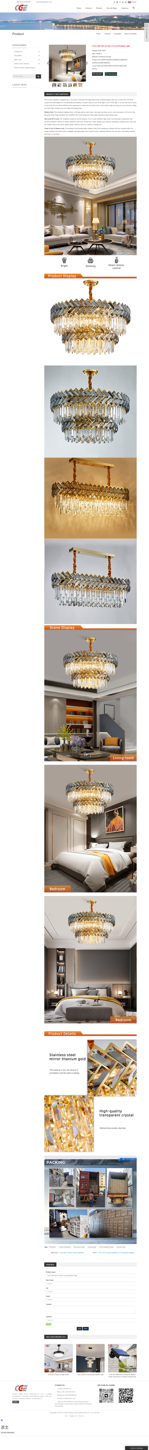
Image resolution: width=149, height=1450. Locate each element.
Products (99, 8)
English (133, 2)
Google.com (73, 1416)
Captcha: (49, 1316)
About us (88, 8)
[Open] (146, 32)
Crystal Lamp (121, 1247)
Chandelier (117, 34)
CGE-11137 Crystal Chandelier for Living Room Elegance (116, 1253)
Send (79, 1328)
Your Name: (50, 1280)
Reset (85, 1328)
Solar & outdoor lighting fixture (24, 68)
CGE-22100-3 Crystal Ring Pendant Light (90, 1374)
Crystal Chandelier (65, 1247)
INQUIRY (98, 74)
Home (79, 8)
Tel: (47, 1288)
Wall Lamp (17, 59)
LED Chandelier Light (106, 1247)
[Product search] (38, 76)
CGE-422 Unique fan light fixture (58, 1374)
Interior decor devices (21, 63)
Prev (49, 63)
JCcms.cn (81, 1416)
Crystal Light (92, 1247)
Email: (48, 1296)
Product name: (51, 1272)
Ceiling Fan (18, 51)
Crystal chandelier (130, 34)
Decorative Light (79, 1247)
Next (86, 63)
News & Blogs (111, 8)
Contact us (124, 8)
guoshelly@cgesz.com (68, 1398)
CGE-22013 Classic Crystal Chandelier (72, 1253)
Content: (49, 1304)
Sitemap (96, 1412)
